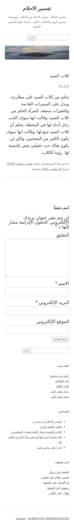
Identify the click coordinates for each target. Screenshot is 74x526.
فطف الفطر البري (51, 426)
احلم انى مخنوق (59, 375)
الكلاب (52, 493)
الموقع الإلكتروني (53, 321)
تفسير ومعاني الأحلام (19, 163)
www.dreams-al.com (57, 518)
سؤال (52, 472)
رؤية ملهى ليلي (60, 391)
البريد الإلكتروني (52, 302)
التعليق (62, 235)
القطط (47, 482)
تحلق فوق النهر (60, 396)
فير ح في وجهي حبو (50, 447)
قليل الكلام (62, 386)
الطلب (45, 477)
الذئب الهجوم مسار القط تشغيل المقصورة (36, 431)
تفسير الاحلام (37, 8)
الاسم (62, 283)
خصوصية (21, 518)
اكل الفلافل (62, 381)
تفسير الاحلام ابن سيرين (47, 421)
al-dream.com (36, 518)
